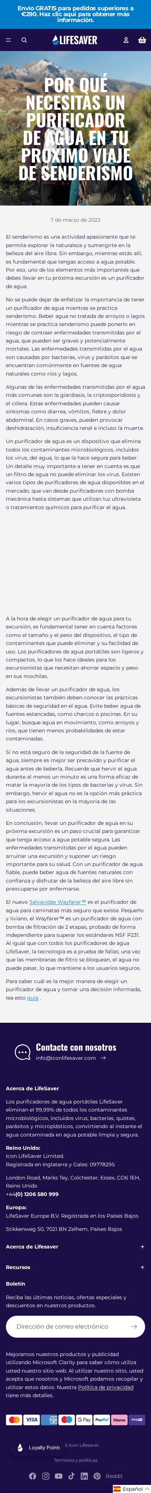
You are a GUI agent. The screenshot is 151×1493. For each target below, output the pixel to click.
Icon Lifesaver (84, 1445)
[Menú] (8, 40)
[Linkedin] (84, 1476)
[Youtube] (58, 1476)
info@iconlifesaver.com (66, 1058)
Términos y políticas (75, 1460)
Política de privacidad (105, 1387)
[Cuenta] (126, 40)
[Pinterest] (97, 1476)
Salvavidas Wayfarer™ (57, 902)
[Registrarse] (134, 1326)
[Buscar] (24, 40)
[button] (132, 1489)
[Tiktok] (71, 1476)
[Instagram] (45, 1476)
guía (32, 997)
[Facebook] (32, 1476)
